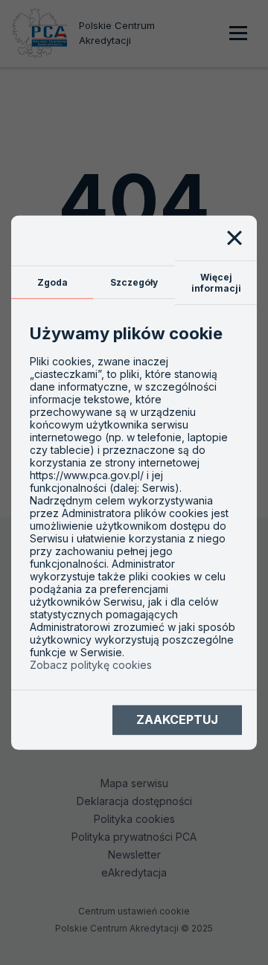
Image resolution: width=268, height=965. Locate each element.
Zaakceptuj (177, 719)
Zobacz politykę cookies (91, 664)
